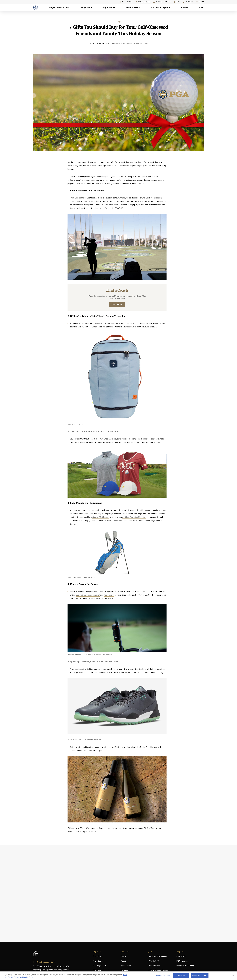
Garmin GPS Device (100, 517)
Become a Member (163, 2)
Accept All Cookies (199, 975)
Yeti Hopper (109, 595)
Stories (184, 7)
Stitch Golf (134, 323)
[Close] (233, 975)
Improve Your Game (59, 7)
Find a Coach (98, 956)
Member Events (133, 7)
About (201, 7)
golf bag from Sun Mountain (134, 517)
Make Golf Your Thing (185, 965)
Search (201, 2)
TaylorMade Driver (120, 520)
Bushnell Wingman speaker (88, 595)
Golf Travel (127, 2)
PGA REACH (181, 956)
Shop (177, 2)
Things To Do (85, 7)
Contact (124, 956)
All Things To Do (99, 965)
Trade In (188, 2)
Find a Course (98, 961)
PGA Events (97, 970)
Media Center (126, 965)
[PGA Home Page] (36, 7)
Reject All (181, 975)
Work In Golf (154, 961)
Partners (124, 970)
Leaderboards (144, 2)
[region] (118, 975)
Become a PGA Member (158, 956)
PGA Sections (154, 965)
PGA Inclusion (182, 961)
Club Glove (97, 323)
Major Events (108, 7)
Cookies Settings (163, 975)
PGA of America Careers (158, 970)
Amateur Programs (160, 7)
